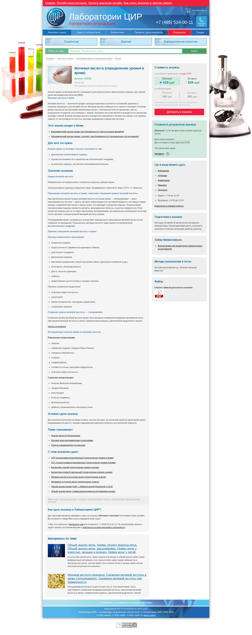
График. (50, 3)
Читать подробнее (57, 326)
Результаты (179, 32)
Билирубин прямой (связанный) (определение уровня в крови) (81, 472)
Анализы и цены (57, 32)
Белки (118, 58)
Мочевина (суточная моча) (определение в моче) (75, 482)
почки (56, 499)
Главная (50, 58)
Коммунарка (164, 180)
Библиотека (117, 32)
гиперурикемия (94, 499)
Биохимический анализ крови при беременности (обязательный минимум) (87, 131)
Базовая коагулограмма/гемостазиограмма (72, 440)
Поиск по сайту (56, 51)
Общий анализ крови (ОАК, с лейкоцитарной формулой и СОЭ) (82, 486)
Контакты (147, 602)
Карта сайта (150, 615)
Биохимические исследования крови (94, 58)
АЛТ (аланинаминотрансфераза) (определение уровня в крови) (82, 458)
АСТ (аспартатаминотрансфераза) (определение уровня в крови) (83, 462)
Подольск (162, 190)
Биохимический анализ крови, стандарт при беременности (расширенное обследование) (95, 136)
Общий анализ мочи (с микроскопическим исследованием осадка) (83, 491)
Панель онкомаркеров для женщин (68, 445)
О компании (106, 602)
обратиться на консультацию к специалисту (103, 527)
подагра (82, 499)
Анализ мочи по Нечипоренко (65, 435)
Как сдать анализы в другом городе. (148, 3)
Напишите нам (76, 524)
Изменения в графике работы (169, 206)
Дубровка (162, 175)
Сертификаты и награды (127, 602)
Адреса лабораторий (88, 32)
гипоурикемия (118, 499)
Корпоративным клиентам (180, 41)
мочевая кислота (68, 499)
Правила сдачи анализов (149, 32)
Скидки (200, 32)
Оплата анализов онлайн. (105, 3)
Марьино (162, 185)
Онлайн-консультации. (72, 3)
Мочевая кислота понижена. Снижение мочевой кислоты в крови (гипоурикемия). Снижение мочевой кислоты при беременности (107, 578)
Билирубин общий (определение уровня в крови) (75, 467)
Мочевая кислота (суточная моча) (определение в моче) (78, 477)
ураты (106, 499)
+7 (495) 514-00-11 (174, 22)
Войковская (163, 171)
